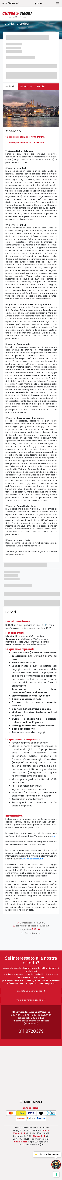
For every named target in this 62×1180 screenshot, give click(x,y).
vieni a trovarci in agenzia (30, 999)
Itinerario (26, 86)
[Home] (17, 15)
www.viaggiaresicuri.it (32, 858)
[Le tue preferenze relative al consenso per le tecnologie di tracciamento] (56, 1174)
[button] (7, 108)
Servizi (41, 86)
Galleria (10, 86)
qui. (54, 836)
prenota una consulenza (29, 990)
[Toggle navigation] (57, 4)
